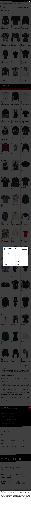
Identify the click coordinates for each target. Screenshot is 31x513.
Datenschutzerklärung (24, 498)
